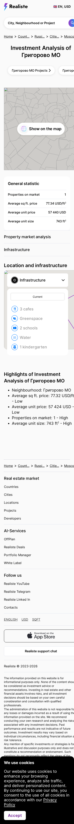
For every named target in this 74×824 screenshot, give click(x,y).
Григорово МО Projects (30, 70)
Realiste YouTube (16, 584)
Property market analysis (27, 236)
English (11, 619)
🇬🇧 (62, 7)
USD (25, 619)
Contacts (11, 607)
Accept (15, 815)
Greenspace (31, 318)
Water (25, 337)
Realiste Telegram (17, 592)
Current (37, 296)
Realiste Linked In (17, 599)
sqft (36, 619)
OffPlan (9, 539)
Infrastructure (17, 249)
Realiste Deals (14, 547)
